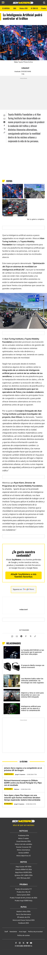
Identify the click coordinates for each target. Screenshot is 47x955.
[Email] (4, 118)
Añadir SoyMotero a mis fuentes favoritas (23, 575)
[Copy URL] (4, 132)
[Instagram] (20, 943)
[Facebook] (4, 125)
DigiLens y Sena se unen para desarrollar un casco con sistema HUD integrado (32, 695)
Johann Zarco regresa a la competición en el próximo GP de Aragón (23, 769)
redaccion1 (25, 67)
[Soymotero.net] (23, 821)
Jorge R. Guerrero (20, 774)
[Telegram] (4, 122)
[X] (4, 129)
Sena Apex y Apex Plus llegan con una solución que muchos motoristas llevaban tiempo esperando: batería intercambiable (22, 797)
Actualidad (24, 630)
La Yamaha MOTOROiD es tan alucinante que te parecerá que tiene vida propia (32, 652)
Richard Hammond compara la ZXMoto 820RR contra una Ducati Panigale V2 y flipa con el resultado (23, 782)
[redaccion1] (19, 67)
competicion (8, 774)
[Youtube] (31, 943)
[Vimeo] (27, 943)
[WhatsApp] (4, 115)
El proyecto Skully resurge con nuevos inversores (32, 666)
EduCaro (16, 789)
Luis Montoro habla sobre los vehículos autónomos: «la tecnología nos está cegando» (32, 681)
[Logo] (23, 3)
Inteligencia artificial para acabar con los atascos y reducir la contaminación (31, 708)
